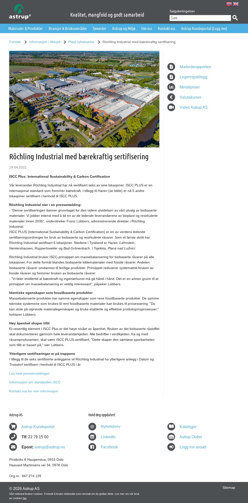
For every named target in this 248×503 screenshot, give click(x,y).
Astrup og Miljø (123, 28)
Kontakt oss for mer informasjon (33, 391)
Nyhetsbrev (105, 426)
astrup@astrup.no (49, 447)
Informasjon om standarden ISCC (35, 382)
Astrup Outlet (190, 437)
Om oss (146, 28)
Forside (15, 42)
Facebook (109, 447)
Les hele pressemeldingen (29, 373)
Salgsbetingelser (182, 11)
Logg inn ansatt (193, 447)
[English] (236, 4)
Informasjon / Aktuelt (44, 42)
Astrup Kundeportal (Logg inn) (204, 28)
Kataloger (188, 427)
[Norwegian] (229, 4)
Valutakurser (190, 97)
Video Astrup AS (193, 107)
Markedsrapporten (195, 67)
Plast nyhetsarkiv (81, 42)
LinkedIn (108, 437)
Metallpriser (189, 87)
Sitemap (229, 487)
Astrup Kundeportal (37, 427)
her (25, 498)
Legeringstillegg (193, 77)
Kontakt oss (166, 28)
